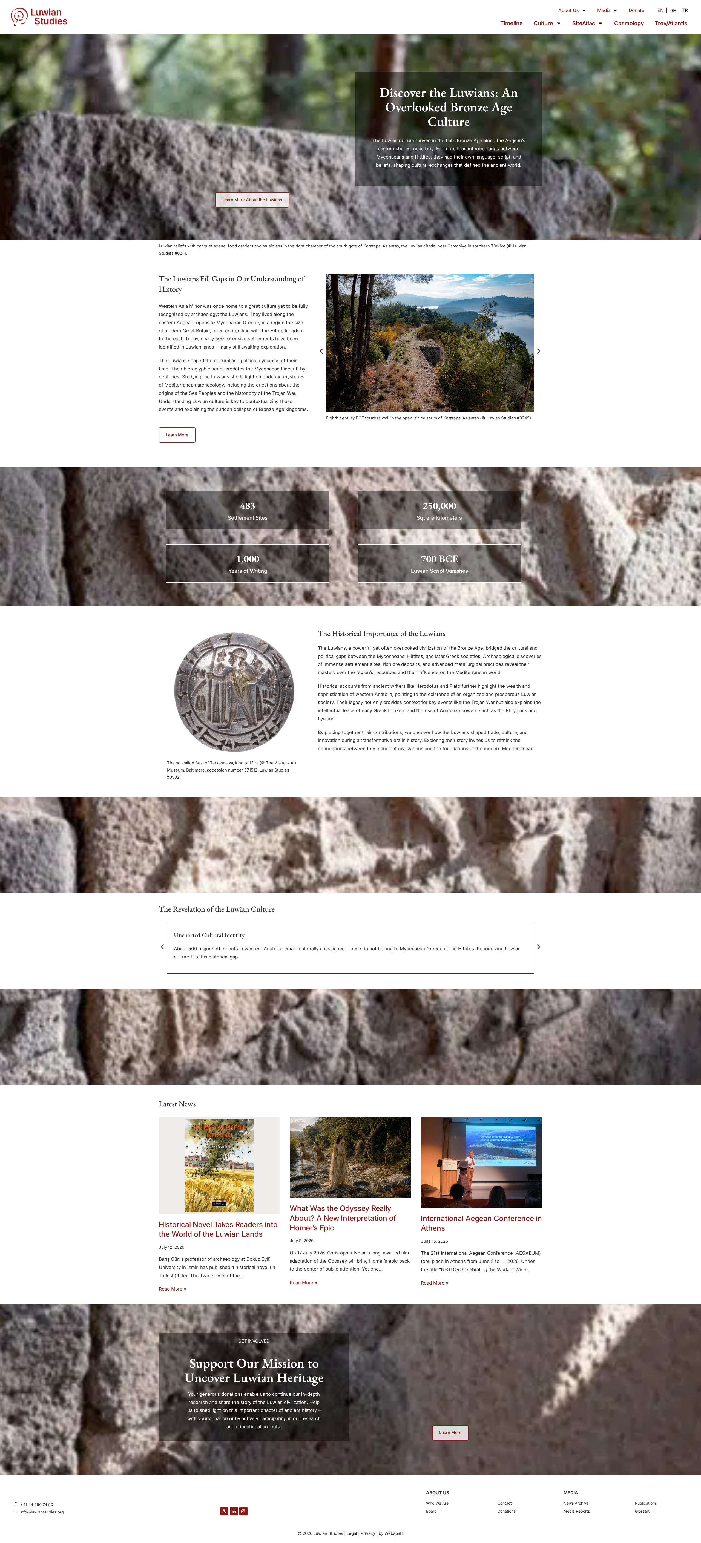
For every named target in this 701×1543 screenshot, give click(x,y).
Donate (636, 10)
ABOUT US (437, 1492)
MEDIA (571, 1492)
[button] (321, 351)
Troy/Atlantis (671, 23)
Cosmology (629, 23)
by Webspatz (391, 1533)
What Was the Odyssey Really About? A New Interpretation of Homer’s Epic (343, 1218)
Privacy (368, 1533)
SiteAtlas (583, 23)
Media (603, 10)
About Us (568, 10)
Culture (543, 23)
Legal (352, 1533)
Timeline (511, 23)
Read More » (172, 1289)
